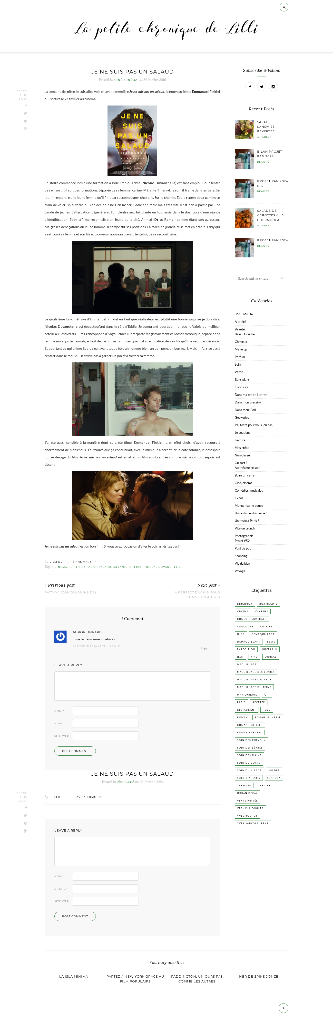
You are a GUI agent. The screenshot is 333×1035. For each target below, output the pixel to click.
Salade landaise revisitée (266, 126)
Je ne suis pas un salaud (90, 566)
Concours (241, 387)
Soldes (274, 770)
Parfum (240, 357)
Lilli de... (58, 561)
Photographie (244, 536)
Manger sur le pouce (249, 505)
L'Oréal (271, 656)
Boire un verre (245, 475)
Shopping (241, 556)
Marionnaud (247, 694)
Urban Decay (247, 793)
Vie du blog (242, 563)
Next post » (208, 585)
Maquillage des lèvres (256, 672)
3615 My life (244, 314)
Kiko (254, 656)
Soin (238, 364)
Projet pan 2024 (272, 240)
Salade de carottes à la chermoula (270, 215)
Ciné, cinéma (125, 79)
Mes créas (242, 448)
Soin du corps (249, 762)
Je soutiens (242, 432)
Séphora (274, 778)
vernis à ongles (250, 808)
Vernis (239, 372)
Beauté (263, 161)
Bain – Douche (245, 334)
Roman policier (250, 725)
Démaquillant (248, 641)
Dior (241, 634)
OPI (267, 694)
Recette (259, 702)
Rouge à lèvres (249, 732)
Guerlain (269, 649)
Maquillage (246, 664)
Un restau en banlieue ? (251, 513)
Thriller (244, 785)
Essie (271, 641)
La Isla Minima (73, 976)
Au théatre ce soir (247, 468)
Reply (204, 648)
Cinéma (61, 566)
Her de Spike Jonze (258, 976)
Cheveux (241, 342)
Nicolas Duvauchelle (162, 566)
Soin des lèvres (250, 747)
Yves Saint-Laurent (253, 823)
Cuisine (266, 626)
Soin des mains (249, 755)
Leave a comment (88, 796)
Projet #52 (242, 541)
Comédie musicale (251, 619)
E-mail (61, 723)
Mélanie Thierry (127, 566)
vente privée (247, 800)
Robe (267, 709)
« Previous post (60, 585)
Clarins (261, 611)
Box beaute (268, 603)
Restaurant (246, 709)
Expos (239, 498)
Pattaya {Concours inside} (70, 592)
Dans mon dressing (248, 402)
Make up (241, 349)
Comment (82, 561)
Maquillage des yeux (254, 679)
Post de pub (243, 548)
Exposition (246, 649)
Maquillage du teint (254, 687)
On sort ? (241, 463)
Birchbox (245, 603)
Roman (242, 717)
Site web (61, 735)
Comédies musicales (249, 490)
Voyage (240, 571)
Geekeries (242, 417)
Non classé (242, 455)
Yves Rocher (247, 815)
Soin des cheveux (251, 740)
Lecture (240, 440)
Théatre (264, 785)
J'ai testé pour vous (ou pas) (254, 425)
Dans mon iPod (245, 410)
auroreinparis (88, 632)
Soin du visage (249, 770)
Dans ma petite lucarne (251, 395)
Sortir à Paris (248, 778)
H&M (240, 656)
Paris (241, 702)
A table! (264, 136)
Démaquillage (263, 634)
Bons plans (242, 379)
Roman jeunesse (268, 717)
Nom (59, 710)
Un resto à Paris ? (247, 521)
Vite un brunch (245, 528)
